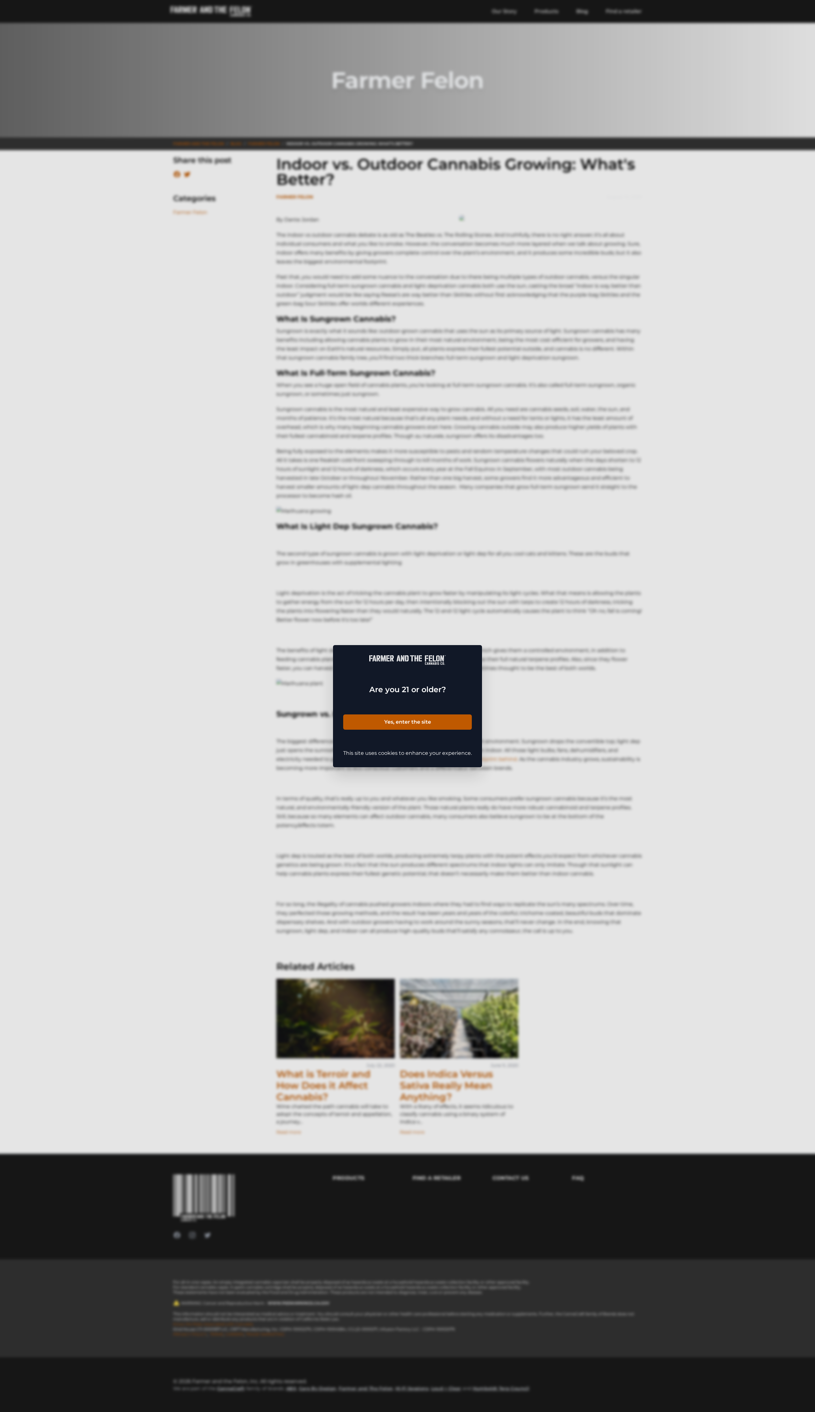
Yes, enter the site (407, 722)
